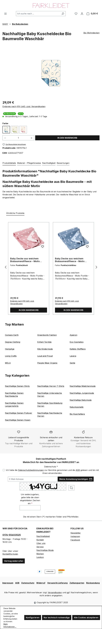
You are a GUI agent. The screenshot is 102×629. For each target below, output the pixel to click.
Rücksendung (93, 583)
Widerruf (40, 583)
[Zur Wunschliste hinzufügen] (42, 246)
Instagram (75, 536)
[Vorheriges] (5, 267)
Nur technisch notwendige (57, 617)
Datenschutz (27, 583)
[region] (51, 73)
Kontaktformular (10, 554)
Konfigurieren (32, 617)
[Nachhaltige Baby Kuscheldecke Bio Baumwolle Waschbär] (51, 73)
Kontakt (40, 540)
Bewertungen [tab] (63, 163)
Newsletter (76, 533)
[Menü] (5, 13)
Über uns (40, 543)
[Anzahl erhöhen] (31, 137)
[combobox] (38, 13)
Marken (40, 553)
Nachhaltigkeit (43, 536)
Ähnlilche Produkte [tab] (15, 213)
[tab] (9, 163)
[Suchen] (63, 13)
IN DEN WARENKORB (67, 138)
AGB (78, 470)
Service (40, 546)
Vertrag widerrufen (13, 561)
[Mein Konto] (82, 13)
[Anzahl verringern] (5, 137)
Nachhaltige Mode (45, 550)
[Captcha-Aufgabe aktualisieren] (71, 487)
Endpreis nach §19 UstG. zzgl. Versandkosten (23, 106)
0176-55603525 (11, 535)
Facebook (75, 540)
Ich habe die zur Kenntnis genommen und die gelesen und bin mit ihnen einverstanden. (52, 471)
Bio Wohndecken (91, 33)
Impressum (7, 583)
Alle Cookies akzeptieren (86, 617)
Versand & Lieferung (57, 583)
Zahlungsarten (77, 583)
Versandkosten (55, 592)
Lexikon (40, 557)
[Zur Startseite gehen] (51, 5)
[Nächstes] (96, 267)
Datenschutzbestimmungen (31, 470)
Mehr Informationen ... (9, 625)
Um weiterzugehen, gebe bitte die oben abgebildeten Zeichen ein (30, 499)
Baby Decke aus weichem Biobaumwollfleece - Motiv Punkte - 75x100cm (25, 260)
